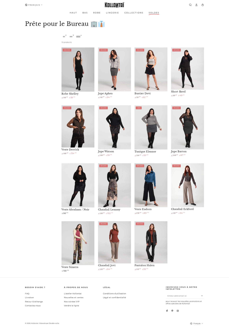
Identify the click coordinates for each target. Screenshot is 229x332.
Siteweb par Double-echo (49, 323)
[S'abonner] (202, 295)
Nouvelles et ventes (73, 297)
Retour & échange (34, 301)
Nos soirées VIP (71, 301)
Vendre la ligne (71, 305)
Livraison (29, 297)
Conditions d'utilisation (114, 293)
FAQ (27, 293)
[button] (190, 5)
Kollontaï (34, 323)
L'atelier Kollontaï (73, 293)
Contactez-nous (33, 305)
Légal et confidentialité (114, 297)
